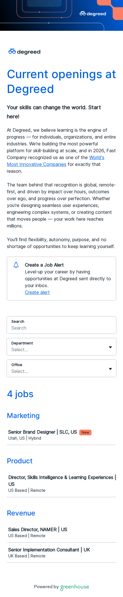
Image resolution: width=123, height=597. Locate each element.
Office (16, 364)
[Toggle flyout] (110, 347)
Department (22, 343)
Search (17, 321)
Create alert (37, 292)
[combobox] (12, 349)
